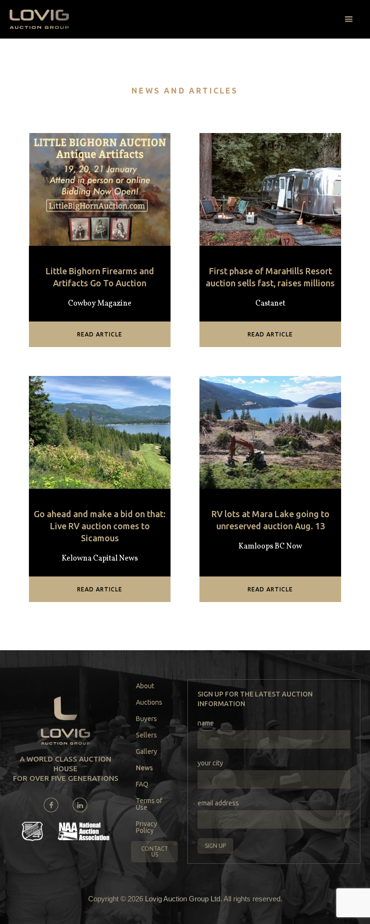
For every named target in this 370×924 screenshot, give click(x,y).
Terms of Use (149, 804)
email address (218, 803)
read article (99, 334)
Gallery (146, 751)
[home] (39, 19)
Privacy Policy (146, 827)
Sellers (146, 735)
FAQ (142, 784)
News (144, 768)
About (145, 686)
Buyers (146, 719)
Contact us (154, 851)
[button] (348, 19)
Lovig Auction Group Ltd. (183, 899)
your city (210, 763)
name (206, 723)
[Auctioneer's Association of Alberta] (32, 831)
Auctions (149, 702)
